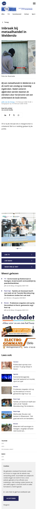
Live (2, 443)
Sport (33, 14)
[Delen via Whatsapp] (18, 115)
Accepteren (11, 498)
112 (8, 14)
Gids (2, 446)
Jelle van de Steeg (7, 102)
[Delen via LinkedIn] (5, 115)
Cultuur (26, 14)
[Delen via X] (14, 115)
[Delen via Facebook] (9, 115)
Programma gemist (7, 449)
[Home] (9, 3)
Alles (3, 14)
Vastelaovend (17, 14)
